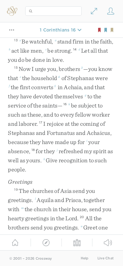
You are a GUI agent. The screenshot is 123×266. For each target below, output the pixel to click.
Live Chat (105, 258)
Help (85, 258)
